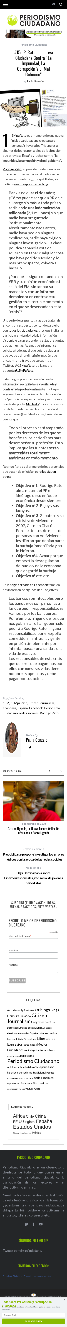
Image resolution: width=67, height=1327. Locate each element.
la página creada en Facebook (27, 585)
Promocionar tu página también (37, 1276)
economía (9, 708)
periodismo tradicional (32, 1072)
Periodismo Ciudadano (33, 44)
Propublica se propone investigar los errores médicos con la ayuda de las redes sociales (33, 854)
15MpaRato (18, 135)
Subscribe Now (33, 1321)
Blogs (54, 1010)
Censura (13, 1016)
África (37, 1088)
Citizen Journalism (41, 703)
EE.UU (43, 1028)
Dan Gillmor (50, 1022)
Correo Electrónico (20, 936)
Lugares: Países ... (22, 1106)
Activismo (13, 1010)
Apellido (13, 964)
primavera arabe (24, 1078)
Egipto (49, 1028)
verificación (12, 1089)
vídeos (22, 1089)
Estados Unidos (47, 1033)
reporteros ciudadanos (20, 1083)
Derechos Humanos (17, 1027)
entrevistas (23, 1033)
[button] (33, 1304)
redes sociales (29, 713)
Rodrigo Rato (49, 713)
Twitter (43, 1083)
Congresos (37, 1022)
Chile (22, 1016)
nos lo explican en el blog (31, 184)
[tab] (22, 1107)
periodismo (27, 1055)
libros (26, 1044)
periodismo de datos (15, 1067)
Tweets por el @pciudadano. (22, 1250)
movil (47, 1050)
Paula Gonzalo (35, 81)
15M (6, 703)
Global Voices (24, 1039)
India (33, 1039)
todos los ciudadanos (22, 330)
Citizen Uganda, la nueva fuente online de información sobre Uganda (33, 830)
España (23, 708)
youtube (29, 1089)
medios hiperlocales (33, 1050)
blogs (45, 1009)
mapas (33, 1044)
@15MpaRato (24, 365)
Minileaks (32, 404)
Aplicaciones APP (30, 1010)
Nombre (13, 950)
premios (11, 1078)
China (28, 1016)
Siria (35, 1083)
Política (50, 1072)
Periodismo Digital (33, 1067)
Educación (34, 1027)
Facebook (36, 708)
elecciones (12, 1033)
